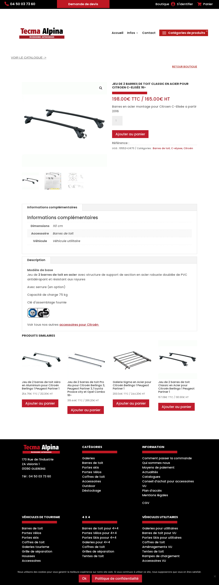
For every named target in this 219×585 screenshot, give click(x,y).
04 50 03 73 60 (22, 4)
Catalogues (151, 476)
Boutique (162, 4)
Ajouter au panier (130, 134)
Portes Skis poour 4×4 (99, 537)
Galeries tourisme (35, 547)
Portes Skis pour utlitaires (162, 537)
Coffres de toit (93, 476)
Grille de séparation (37, 551)
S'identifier (185, 4)
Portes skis (90, 467)
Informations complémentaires (52, 207)
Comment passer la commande (167, 458)
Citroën (188, 148)
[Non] (214, 576)
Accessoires (91, 481)
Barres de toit (161, 148)
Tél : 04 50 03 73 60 (36, 476)
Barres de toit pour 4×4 (100, 528)
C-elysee (176, 148)
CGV (145, 503)
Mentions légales (155, 495)
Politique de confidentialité (117, 578)
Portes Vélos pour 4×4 (99, 533)
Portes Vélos (91, 472)
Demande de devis (83, 4)
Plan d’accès (152, 490)
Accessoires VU (154, 560)
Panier (208, 4)
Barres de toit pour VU (159, 533)
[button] (101, 88)
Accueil (117, 33)
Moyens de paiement (158, 467)
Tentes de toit (93, 556)
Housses (28, 556)
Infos (131, 33)
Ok (84, 578)
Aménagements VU (157, 547)
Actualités (150, 472)
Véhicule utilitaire (66, 241)
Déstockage (91, 490)
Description (36, 260)
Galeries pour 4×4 (96, 542)
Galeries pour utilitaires (160, 528)
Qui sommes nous (156, 463)
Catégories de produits (186, 33)
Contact (149, 33)
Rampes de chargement (161, 556)
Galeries (88, 458)
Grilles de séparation (98, 551)
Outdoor (88, 486)
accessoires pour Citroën (79, 324)
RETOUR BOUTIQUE (184, 67)
